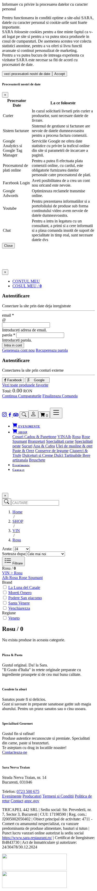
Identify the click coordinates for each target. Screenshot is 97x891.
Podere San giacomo (25, 598)
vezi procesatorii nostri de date (27, 74)
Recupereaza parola (52, 350)
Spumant (19, 441)
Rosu (76, 436)
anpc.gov (31, 801)
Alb (68, 436)
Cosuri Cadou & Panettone (34, 436)
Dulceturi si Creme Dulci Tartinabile (52, 455)
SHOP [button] (22, 432)
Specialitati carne (60, 441)
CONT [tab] (26, 281)
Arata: (7, 549)
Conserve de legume (52, 450)
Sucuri (27, 446)
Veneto (14, 618)
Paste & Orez (23, 450)
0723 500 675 (28, 791)
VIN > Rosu (12, 573)
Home (17, 512)
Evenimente (21, 465)
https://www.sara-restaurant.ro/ (27, 837)
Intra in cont (13, 345)
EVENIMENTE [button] (28, 426)
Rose (86, 436)
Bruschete (37, 460)
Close (8, 246)
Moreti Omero (20, 592)
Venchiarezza (19, 608)
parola (8, 335)
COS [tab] (27, 286)
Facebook (14, 380)
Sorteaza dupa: (14, 554)
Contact (18, 469)
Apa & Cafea (44, 446)
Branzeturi (36, 441)
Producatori (32, 796)
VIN (61, 436)
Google (39, 380)
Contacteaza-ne (14, 752)
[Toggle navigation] (56, 413)
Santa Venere (19, 603)
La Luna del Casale (24, 587)
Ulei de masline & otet (74, 446)
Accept (59, 74)
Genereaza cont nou (18, 350)
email (8, 315)
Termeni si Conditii (58, 796)
